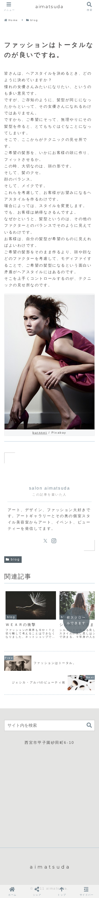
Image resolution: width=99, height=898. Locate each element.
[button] (89, 725)
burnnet (39, 432)
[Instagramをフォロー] (53, 540)
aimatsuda (49, 6)
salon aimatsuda (49, 488)
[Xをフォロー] (45, 540)
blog (15, 559)
